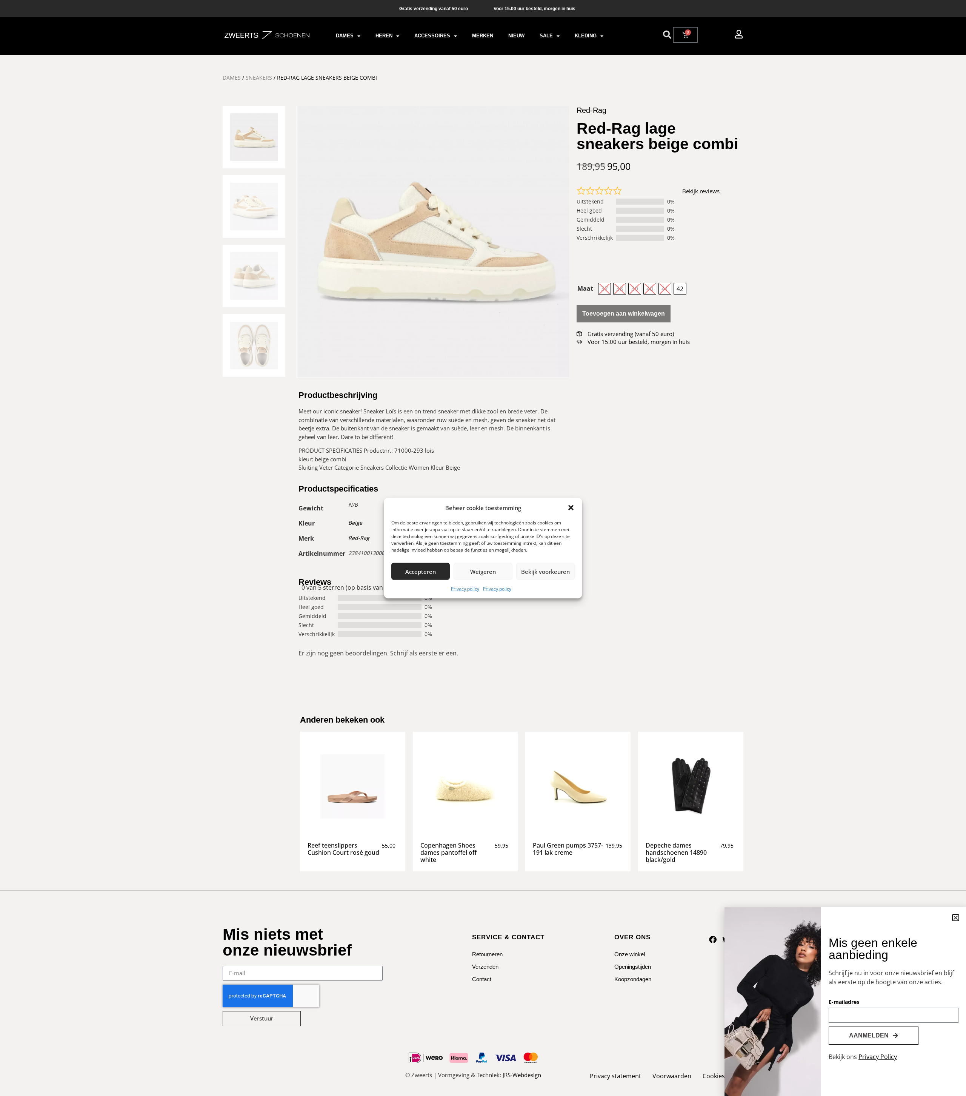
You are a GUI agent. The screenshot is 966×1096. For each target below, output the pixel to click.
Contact (481, 979)
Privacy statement (615, 1076)
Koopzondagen (632, 979)
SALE (546, 36)
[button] (571, 508)
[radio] (604, 288)
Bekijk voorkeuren (545, 571)
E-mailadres (844, 1002)
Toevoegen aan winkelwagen (623, 313)
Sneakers (259, 77)
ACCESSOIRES (432, 36)
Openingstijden (632, 966)
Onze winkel (629, 954)
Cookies (714, 1076)
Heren (383, 36)
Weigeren (483, 571)
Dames (345, 36)
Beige (355, 522)
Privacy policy (465, 589)
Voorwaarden (671, 1076)
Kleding (586, 36)
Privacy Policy (877, 1057)
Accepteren (420, 571)
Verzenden (485, 966)
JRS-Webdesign (522, 1075)
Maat (585, 288)
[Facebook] (713, 939)
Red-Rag (358, 537)
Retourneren (487, 954)
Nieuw (516, 36)
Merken (482, 36)
